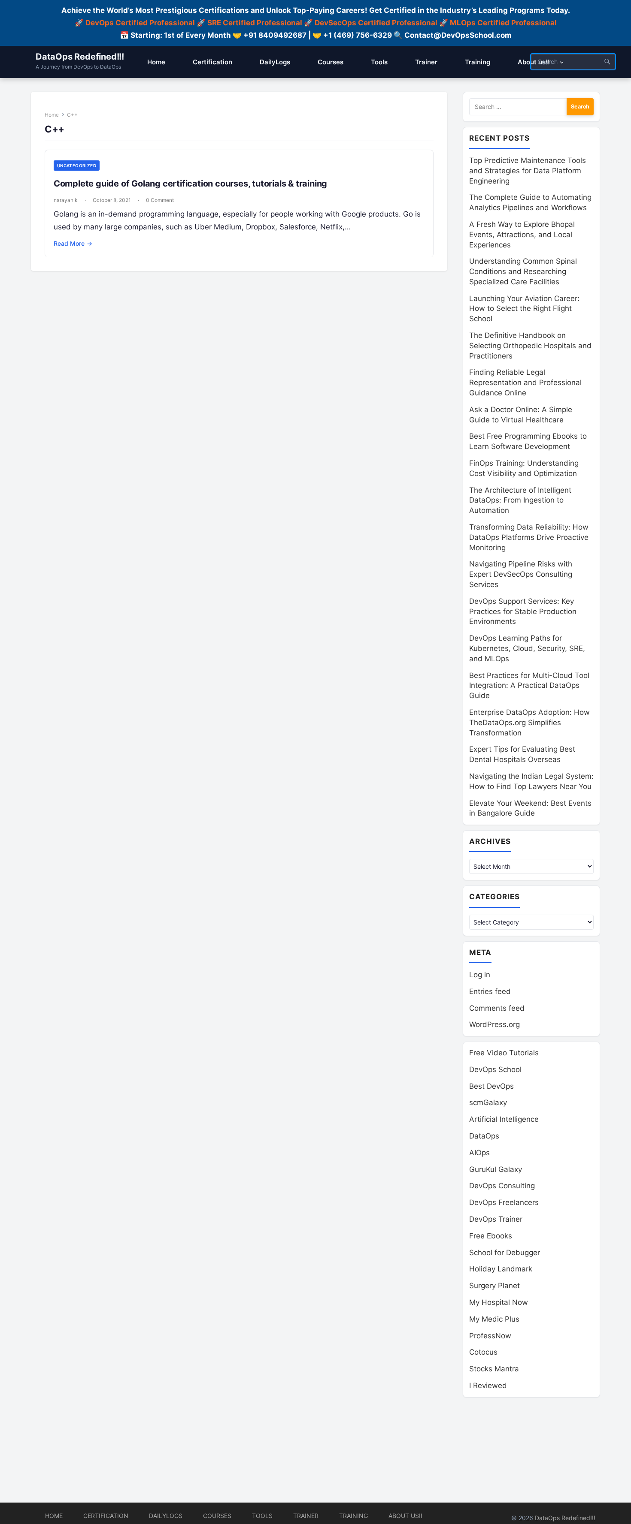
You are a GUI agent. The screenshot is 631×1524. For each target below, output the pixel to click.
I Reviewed (488, 1385)
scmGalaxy (488, 1102)
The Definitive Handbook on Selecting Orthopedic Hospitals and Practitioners (530, 345)
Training (353, 1515)
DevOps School (495, 1069)
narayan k (66, 200)
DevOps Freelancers (504, 1202)
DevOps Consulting (502, 1185)
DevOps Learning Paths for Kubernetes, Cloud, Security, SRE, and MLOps (527, 648)
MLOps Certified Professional (503, 22)
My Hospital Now (498, 1302)
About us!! (405, 1515)
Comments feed (497, 1008)
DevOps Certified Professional (140, 22)
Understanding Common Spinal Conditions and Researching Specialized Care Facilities (523, 271)
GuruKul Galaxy (495, 1169)
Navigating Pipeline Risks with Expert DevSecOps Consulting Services (520, 574)
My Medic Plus (494, 1319)
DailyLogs (165, 1515)
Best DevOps (491, 1086)
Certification (105, 1515)
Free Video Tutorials (504, 1052)
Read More (73, 243)
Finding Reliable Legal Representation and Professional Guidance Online (525, 382)
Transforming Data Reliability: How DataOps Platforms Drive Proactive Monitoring (529, 537)
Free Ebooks (490, 1236)
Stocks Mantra (494, 1368)
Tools (262, 1515)
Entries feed (490, 991)
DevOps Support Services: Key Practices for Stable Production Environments (522, 611)
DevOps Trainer (495, 1219)
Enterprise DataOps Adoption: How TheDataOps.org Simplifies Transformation (529, 722)
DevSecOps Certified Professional (376, 22)
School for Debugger (504, 1252)
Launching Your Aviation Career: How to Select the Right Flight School (524, 308)
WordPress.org (494, 1024)
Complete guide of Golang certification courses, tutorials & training (190, 183)
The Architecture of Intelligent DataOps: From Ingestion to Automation (520, 500)
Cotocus (483, 1352)
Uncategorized (76, 165)
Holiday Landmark (500, 1269)
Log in (479, 974)
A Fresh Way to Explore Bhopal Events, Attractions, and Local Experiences (522, 234)
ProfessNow (490, 1335)
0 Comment (160, 200)
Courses (217, 1515)
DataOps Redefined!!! (80, 56)
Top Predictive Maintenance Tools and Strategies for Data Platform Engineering (527, 170)
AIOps (479, 1152)
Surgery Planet (494, 1285)
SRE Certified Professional (254, 22)
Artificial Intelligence (504, 1119)
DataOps (484, 1136)
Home (52, 114)
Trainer (306, 1515)
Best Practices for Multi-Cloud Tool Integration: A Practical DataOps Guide (529, 685)
